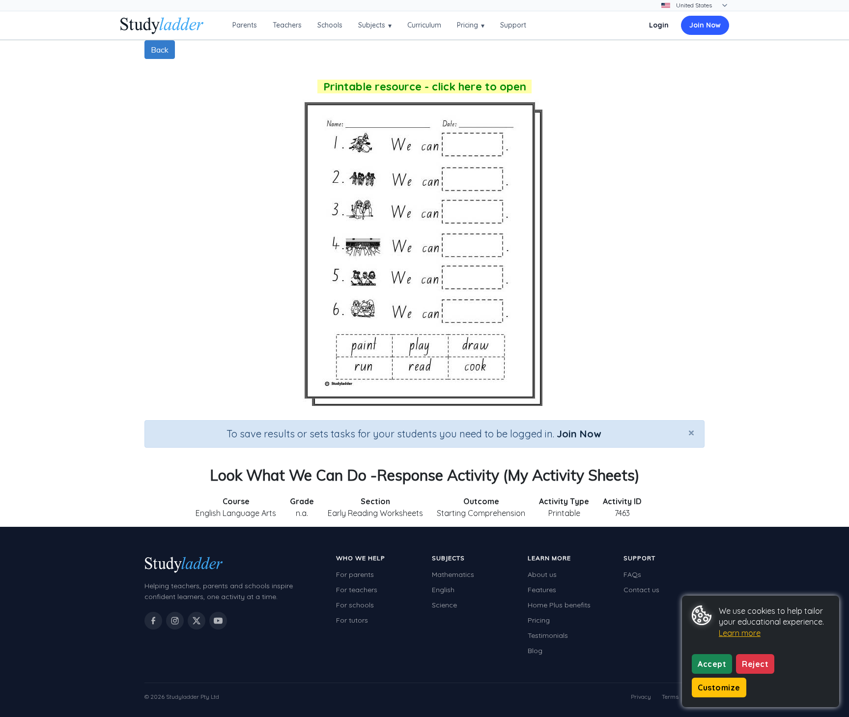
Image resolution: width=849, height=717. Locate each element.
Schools (329, 25)
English (443, 589)
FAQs (632, 574)
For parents (355, 574)
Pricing (470, 25)
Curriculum (424, 25)
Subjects (375, 25)
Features (542, 589)
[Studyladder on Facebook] (153, 621)
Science (444, 605)
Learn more (740, 633)
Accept (712, 664)
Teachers (287, 25)
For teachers (356, 589)
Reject (755, 664)
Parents (244, 25)
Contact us (641, 589)
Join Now (705, 25)
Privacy (641, 696)
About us (542, 574)
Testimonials (548, 635)
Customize (719, 687)
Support (513, 25)
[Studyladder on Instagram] (175, 621)
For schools (355, 605)
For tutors (352, 620)
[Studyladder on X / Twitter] (196, 621)
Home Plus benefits (559, 605)
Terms (670, 696)
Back (160, 50)
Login (659, 25)
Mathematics (453, 574)
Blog (535, 650)
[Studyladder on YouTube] (218, 621)
